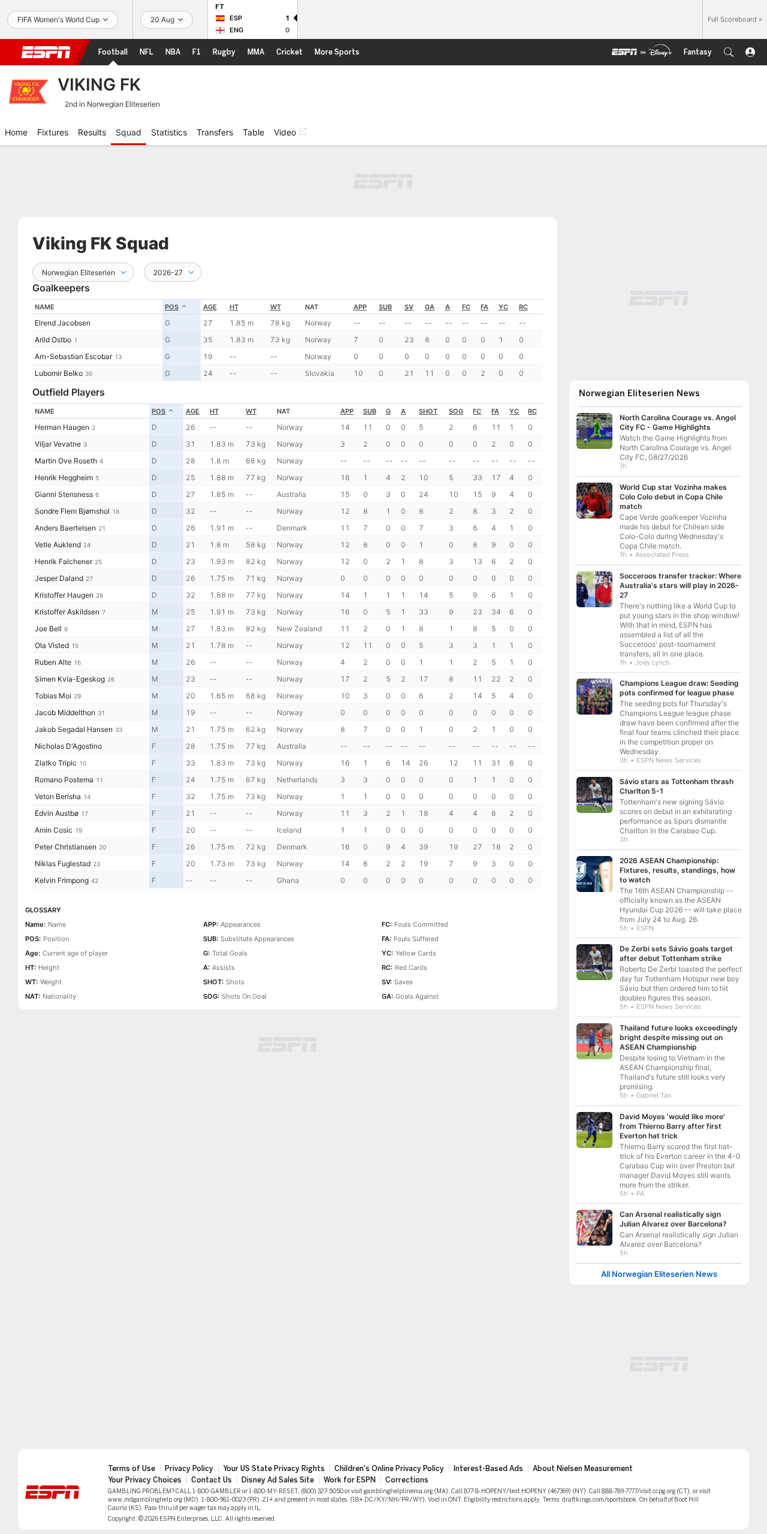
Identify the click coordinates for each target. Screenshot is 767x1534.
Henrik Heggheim (64, 477)
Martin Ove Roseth (66, 460)
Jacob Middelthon (65, 712)
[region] (287, 340)
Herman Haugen (62, 427)
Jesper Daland (59, 578)
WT (275, 307)
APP (360, 307)
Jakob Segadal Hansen (74, 729)
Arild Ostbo (53, 339)
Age (210, 307)
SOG (456, 411)
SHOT (428, 411)
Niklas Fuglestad (62, 863)
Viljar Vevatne (58, 443)
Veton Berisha (58, 796)
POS (172, 307)
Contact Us (211, 1480)
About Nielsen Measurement (583, 1468)
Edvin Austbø (56, 813)
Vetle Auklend (58, 544)
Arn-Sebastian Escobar (73, 356)
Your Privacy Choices (145, 1480)
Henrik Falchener (63, 561)
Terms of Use (131, 1468)
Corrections (406, 1480)
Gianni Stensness (64, 494)
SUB (385, 307)
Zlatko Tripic (56, 762)
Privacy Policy (189, 1468)
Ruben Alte (53, 662)
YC (503, 307)
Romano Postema (64, 779)
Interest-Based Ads (488, 1468)
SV (408, 307)
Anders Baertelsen (65, 527)
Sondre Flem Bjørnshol (72, 511)
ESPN (46, 52)
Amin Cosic (54, 829)
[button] (728, 52)
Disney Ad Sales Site (277, 1480)
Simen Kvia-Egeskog (70, 678)
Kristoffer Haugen (64, 594)
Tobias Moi (53, 695)
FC (466, 307)
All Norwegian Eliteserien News (659, 1274)
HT (234, 307)
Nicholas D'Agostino (68, 746)
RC (523, 307)
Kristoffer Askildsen (67, 611)
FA (484, 307)
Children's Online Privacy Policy (389, 1468)
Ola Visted (52, 645)
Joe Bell (48, 628)
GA (429, 307)
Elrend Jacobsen (62, 322)
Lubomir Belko (59, 373)
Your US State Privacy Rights (274, 1468)
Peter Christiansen (65, 846)
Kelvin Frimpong (62, 880)
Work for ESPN (350, 1480)
